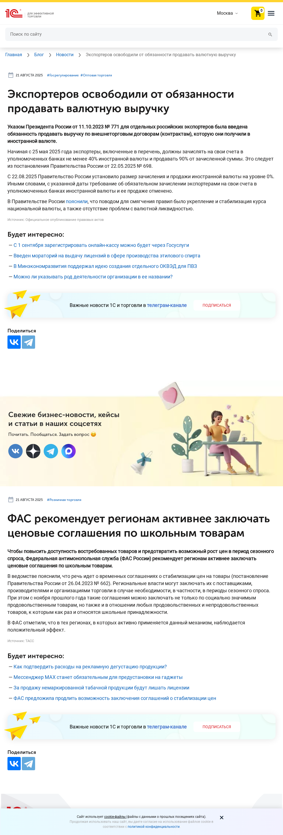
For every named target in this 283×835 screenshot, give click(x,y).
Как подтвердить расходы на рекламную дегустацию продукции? (90, 666)
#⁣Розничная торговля (64, 500)
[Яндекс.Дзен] (33, 451)
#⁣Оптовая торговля (96, 75)
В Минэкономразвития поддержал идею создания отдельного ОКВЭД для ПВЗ (105, 266)
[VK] (15, 451)
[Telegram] (28, 342)
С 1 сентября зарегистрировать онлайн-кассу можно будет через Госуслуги (101, 245)
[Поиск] (270, 34)
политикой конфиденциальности (154, 827)
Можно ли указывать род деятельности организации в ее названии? (93, 277)
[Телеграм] (51, 451)
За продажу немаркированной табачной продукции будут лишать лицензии (101, 688)
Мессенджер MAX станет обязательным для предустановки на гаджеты (98, 677)
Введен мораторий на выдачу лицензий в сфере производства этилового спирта (107, 255)
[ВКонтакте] (14, 342)
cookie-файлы (115, 817)
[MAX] (68, 451)
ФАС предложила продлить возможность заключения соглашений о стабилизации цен (115, 698)
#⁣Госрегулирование (63, 75)
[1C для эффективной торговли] (34, 13)
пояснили (77, 201)
